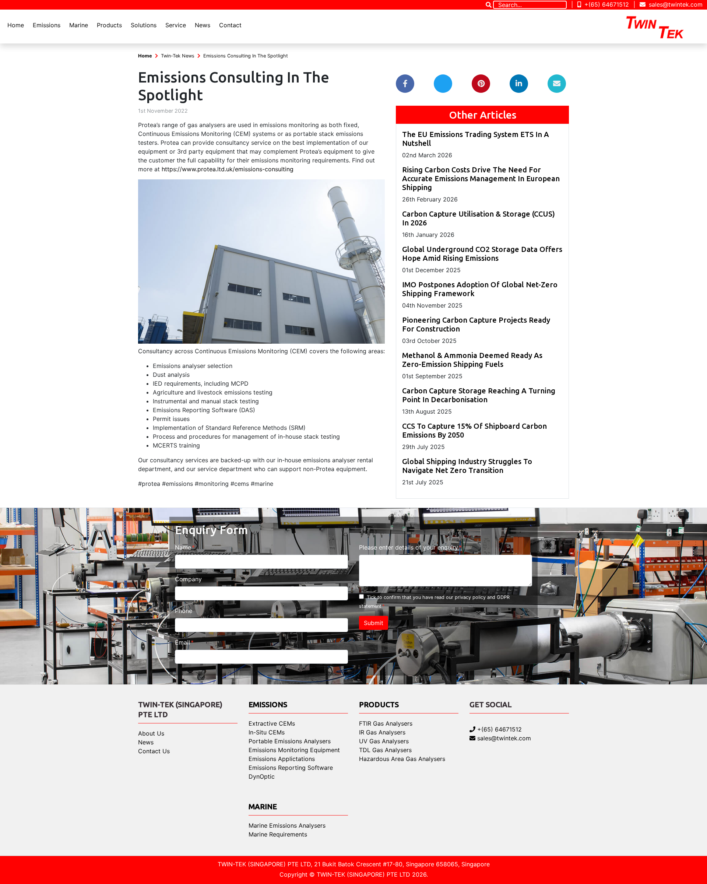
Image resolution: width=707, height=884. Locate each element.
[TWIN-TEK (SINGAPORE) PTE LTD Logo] (661, 26)
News (202, 25)
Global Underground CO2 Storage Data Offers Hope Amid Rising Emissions (482, 253)
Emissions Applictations (282, 758)
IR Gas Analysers (382, 732)
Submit (373, 623)
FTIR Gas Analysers (385, 723)
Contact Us (154, 751)
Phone (183, 610)
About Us (151, 733)
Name (183, 547)
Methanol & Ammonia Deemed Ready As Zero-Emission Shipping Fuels (472, 359)
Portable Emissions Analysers (290, 741)
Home (15, 25)
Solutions (143, 25)
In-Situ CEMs (267, 732)
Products (109, 25)
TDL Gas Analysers (385, 750)
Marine (78, 25)
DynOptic (262, 776)
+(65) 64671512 (606, 4)
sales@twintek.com (675, 4)
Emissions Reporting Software (291, 767)
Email (182, 642)
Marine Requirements (278, 834)
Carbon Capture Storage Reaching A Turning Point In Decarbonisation (478, 395)
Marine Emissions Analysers (287, 825)
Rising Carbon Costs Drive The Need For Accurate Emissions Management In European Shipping (481, 178)
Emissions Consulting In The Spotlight (245, 56)
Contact (230, 25)
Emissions (46, 25)
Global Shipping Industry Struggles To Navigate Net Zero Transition (467, 465)
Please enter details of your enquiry (408, 547)
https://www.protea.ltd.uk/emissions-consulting (227, 169)
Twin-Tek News (177, 56)
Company (188, 579)
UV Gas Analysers (384, 741)
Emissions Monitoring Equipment (294, 750)
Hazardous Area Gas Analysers (402, 758)
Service (175, 25)
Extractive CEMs (272, 723)
